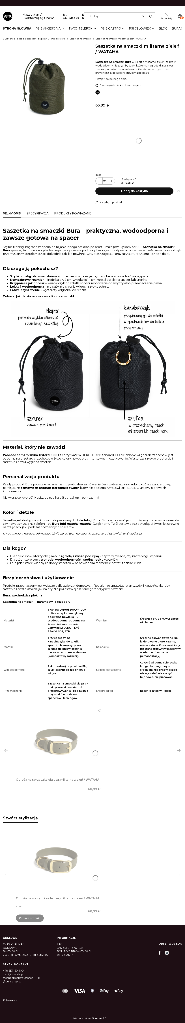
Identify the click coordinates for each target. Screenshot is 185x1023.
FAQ (60, 944)
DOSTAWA (9, 947)
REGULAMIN (65, 955)
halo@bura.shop (67, 497)
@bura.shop (10, 981)
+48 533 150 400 (13, 970)
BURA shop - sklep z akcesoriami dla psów (25, 38)
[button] (151, 16)
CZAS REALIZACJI (14, 944)
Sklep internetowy (88, 1018)
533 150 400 (71, 18)
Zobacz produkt (30, 918)
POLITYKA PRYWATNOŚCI (74, 951)
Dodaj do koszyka (134, 191)
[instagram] (167, 953)
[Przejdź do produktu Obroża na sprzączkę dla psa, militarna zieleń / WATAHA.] (58, 742)
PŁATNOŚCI (10, 951)
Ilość (98, 174)
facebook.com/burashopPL (20, 978)
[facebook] (160, 953)
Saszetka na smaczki (80, 38)
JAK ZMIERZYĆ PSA (70, 947)
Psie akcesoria (58, 38)
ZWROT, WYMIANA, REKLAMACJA (25, 955)
